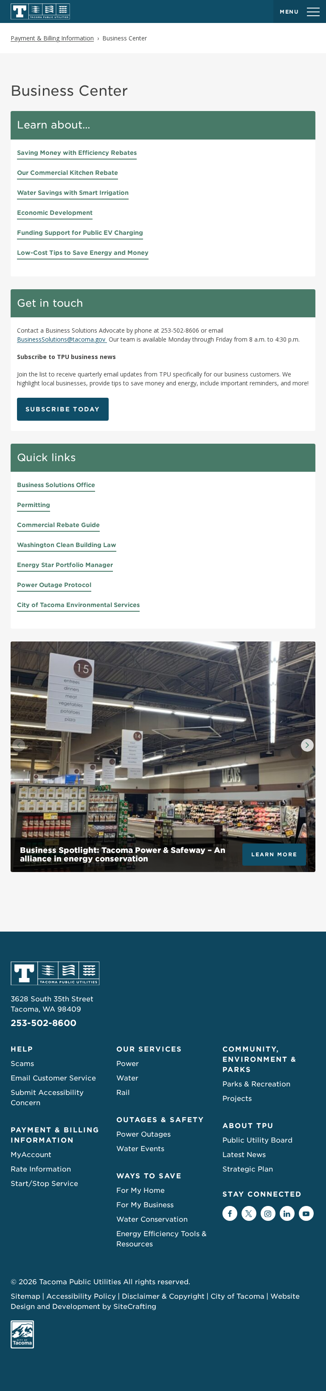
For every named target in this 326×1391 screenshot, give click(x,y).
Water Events (140, 1149)
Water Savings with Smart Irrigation (73, 192)
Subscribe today (62, 409)
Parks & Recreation (256, 1084)
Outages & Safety (160, 1120)
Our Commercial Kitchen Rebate (67, 172)
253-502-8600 (43, 1023)
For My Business (145, 1205)
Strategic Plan (247, 1169)
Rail (123, 1093)
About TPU (248, 1126)
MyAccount (31, 1155)
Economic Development (55, 212)
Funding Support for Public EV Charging (80, 232)
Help (22, 1049)
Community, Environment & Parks (259, 1059)
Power (127, 1064)
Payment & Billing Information (55, 1135)
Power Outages (143, 1134)
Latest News (244, 1155)
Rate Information (41, 1169)
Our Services (149, 1049)
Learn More (274, 854)
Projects (237, 1099)
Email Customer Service (53, 1078)
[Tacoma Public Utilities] (40, 11)
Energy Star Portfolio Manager (65, 565)
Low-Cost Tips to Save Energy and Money (83, 252)
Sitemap (25, 1296)
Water (127, 1078)
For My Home (140, 1190)
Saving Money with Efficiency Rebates (77, 152)
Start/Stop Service (44, 1184)
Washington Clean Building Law (66, 545)
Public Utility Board (257, 1140)
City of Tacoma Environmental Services (78, 604)
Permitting (33, 505)
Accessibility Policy (81, 1296)
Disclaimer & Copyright (163, 1296)
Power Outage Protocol (54, 584)
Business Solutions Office (56, 485)
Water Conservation (152, 1219)
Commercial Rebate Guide (58, 525)
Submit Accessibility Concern (47, 1098)
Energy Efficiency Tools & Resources (161, 1239)
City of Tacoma (237, 1296)
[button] (307, 745)
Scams (22, 1064)
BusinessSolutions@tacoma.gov (62, 339)
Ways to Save (149, 1176)
